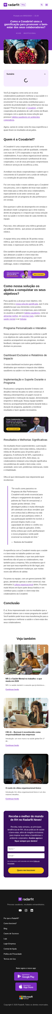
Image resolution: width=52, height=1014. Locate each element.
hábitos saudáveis (32, 313)
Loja (5, 939)
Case (19, 33)
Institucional (30, 33)
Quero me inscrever (26, 870)
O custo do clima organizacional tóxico (23, 788)
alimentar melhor (11, 316)
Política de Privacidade (13, 954)
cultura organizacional (23, 585)
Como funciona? (10, 923)
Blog (5, 928)
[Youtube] (20, 910)
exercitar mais (27, 316)
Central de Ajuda (10, 949)
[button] (42, 5)
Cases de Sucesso (11, 933)
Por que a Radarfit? (11, 918)
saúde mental (9, 319)
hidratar (23, 319)
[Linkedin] (31, 910)
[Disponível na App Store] (26, 987)
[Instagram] (26, 910)
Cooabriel (31, 108)
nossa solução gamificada (27, 304)
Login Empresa (10, 944)
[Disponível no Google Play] (26, 976)
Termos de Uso (10, 959)
